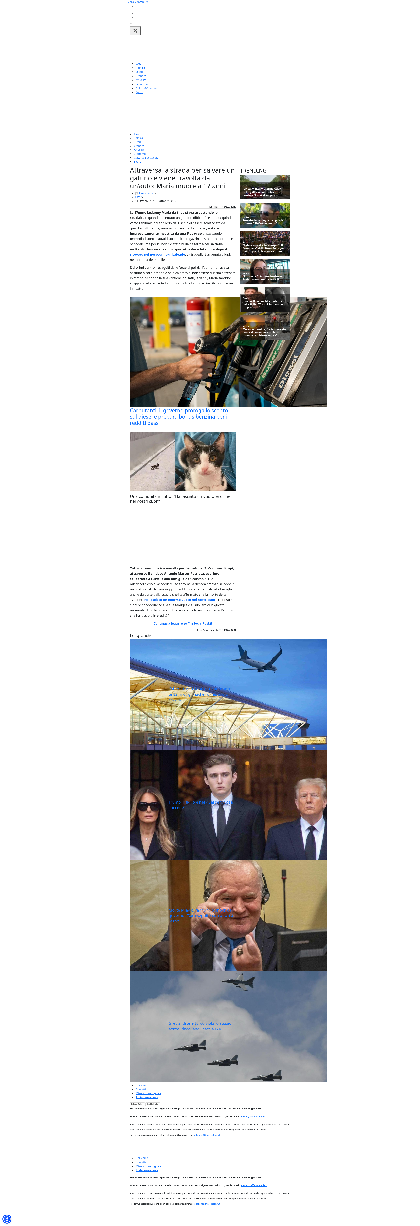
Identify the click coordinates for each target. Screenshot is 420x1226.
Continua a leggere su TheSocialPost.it (183, 623)
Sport (139, 92)
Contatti (141, 1089)
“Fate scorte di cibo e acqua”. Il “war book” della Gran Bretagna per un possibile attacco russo (264, 248)
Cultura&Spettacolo (148, 88)
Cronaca (141, 76)
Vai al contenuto (138, 2)
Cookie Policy (153, 1104)
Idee (138, 63)
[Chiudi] (135, 30)
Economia (142, 84)
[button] (7, 1219)
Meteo (246, 326)
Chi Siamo (142, 1085)
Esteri (139, 72)
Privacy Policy (137, 1104)
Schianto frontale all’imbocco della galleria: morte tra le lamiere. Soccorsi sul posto (262, 192)
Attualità (141, 80)
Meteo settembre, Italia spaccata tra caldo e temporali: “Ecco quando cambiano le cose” (264, 332)
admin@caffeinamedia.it (254, 1116)
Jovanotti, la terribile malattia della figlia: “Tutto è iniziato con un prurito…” (263, 304)
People (246, 298)
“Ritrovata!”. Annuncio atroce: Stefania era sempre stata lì (263, 278)
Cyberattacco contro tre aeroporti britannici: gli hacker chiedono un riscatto (200, 694)
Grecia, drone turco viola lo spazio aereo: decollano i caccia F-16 (200, 1025)
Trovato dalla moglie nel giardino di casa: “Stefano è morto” (264, 222)
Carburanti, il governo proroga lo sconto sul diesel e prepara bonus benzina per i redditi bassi (179, 416)
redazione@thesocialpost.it (206, 1134)
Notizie (246, 186)
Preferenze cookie (147, 1097)
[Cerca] (131, 24)
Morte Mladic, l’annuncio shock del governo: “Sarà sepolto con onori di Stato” (201, 915)
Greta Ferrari (147, 193)
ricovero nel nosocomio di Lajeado (157, 254)
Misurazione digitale (148, 1093)
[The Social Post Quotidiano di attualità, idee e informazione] (226, 48)
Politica (140, 67)
